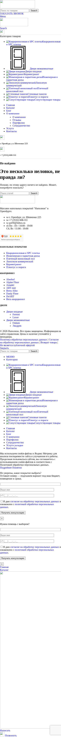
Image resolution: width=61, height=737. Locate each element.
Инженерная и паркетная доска (23, 256)
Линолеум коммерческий (19, 261)
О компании (19, 117)
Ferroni (16, 314)
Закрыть (4, 348)
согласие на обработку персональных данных (34, 501)
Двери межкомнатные (18, 320)
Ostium (16, 323)
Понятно (17, 467)
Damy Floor (12, 293)
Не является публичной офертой (17, 345)
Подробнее (6, 467)
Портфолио (19, 122)
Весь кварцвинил (15, 299)
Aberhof (10, 279)
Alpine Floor (12, 282)
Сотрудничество (21, 125)
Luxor (16, 317)
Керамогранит (13, 264)
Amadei (10, 285)
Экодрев (17, 325)
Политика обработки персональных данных (23, 339)
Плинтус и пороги (16, 267)
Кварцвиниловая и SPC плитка (23, 253)
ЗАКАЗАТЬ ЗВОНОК (12, 13)
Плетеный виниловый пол (20, 258)
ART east (11, 288)
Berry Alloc (12, 290)
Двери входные (14, 311)
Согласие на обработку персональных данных (29, 341)
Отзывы (17, 120)
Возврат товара (49, 342)
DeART (10, 296)
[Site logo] (17, 7)
